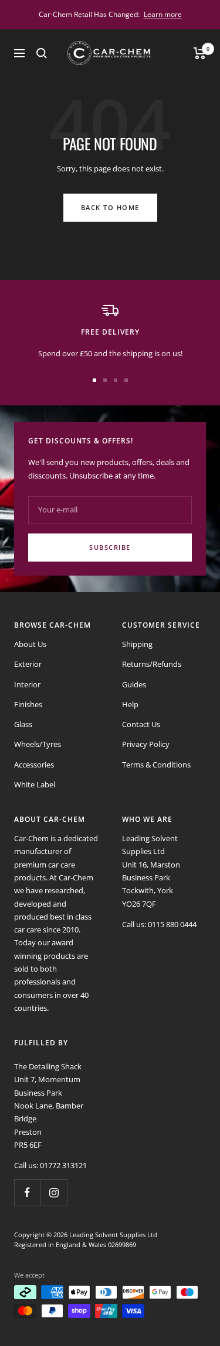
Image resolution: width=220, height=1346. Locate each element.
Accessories (34, 764)
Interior (27, 684)
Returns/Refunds (151, 664)
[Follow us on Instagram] (53, 1192)
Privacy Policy (146, 744)
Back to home (110, 207)
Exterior (28, 664)
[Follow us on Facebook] (27, 1192)
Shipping (137, 644)
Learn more (163, 14)
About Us (30, 644)
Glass (23, 724)
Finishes (28, 704)
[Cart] (200, 53)
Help (130, 704)
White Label (34, 784)
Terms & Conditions (156, 764)
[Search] (41, 53)
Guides (134, 684)
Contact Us (141, 724)
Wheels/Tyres (37, 744)
